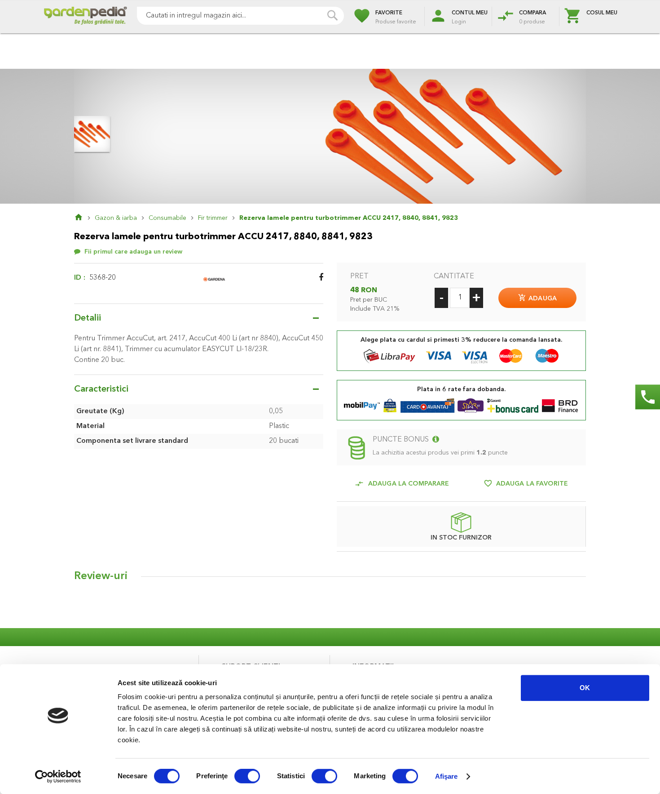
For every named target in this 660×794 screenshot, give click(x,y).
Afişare (446, 776)
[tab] (330, 579)
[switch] (247, 777)
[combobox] (240, 16)
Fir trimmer (213, 218)
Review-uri (101, 576)
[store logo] (85, 17)
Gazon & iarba (116, 218)
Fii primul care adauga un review (133, 252)
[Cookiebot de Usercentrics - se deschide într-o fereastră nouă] (58, 776)
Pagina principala (84, 218)
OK (585, 687)
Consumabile (167, 218)
